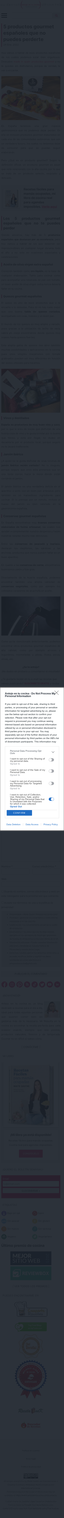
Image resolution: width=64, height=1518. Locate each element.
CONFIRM (19, 813)
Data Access (32, 824)
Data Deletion (13, 824)
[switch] (51, 759)
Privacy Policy (50, 824)
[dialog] (32, 759)
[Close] (57, 694)
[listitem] (32, 752)
